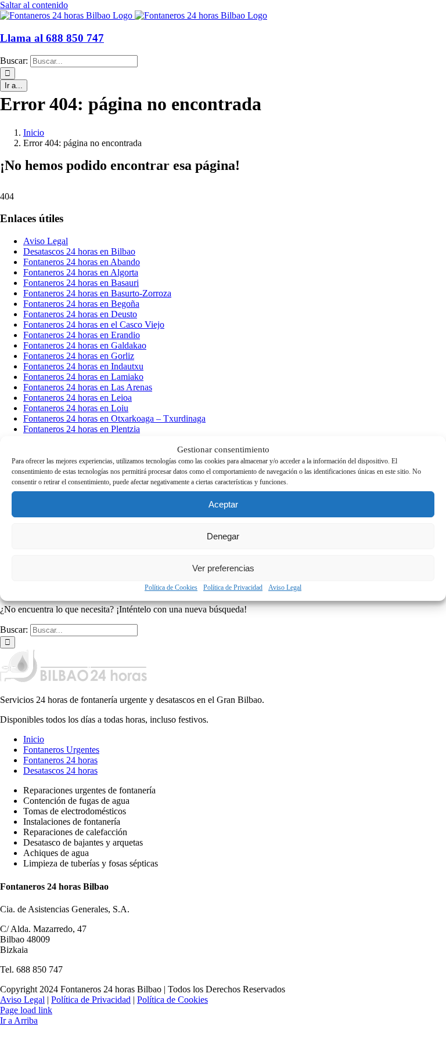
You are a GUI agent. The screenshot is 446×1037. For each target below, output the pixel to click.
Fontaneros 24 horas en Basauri (81, 283)
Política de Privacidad (232, 587)
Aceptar (223, 504)
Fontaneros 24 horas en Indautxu (83, 366)
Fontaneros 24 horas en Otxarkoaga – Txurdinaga (114, 418)
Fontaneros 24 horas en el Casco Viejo (93, 324)
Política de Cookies (171, 587)
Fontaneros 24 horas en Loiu (75, 408)
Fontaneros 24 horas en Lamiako (83, 377)
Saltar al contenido (34, 5)
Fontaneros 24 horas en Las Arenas (87, 387)
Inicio (33, 739)
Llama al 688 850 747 (52, 38)
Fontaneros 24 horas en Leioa (77, 398)
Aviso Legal (284, 587)
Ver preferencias (223, 568)
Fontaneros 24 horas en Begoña (81, 304)
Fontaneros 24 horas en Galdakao (84, 345)
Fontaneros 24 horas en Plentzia (81, 429)
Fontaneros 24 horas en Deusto (80, 314)
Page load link (26, 1010)
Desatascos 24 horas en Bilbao (79, 251)
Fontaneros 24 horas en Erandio (81, 335)
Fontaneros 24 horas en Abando (81, 262)
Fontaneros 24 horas (60, 760)
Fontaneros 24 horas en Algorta (80, 272)
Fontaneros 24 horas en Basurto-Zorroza (97, 293)
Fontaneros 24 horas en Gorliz (78, 356)
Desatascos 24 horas (60, 770)
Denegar (223, 536)
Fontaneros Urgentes (61, 750)
